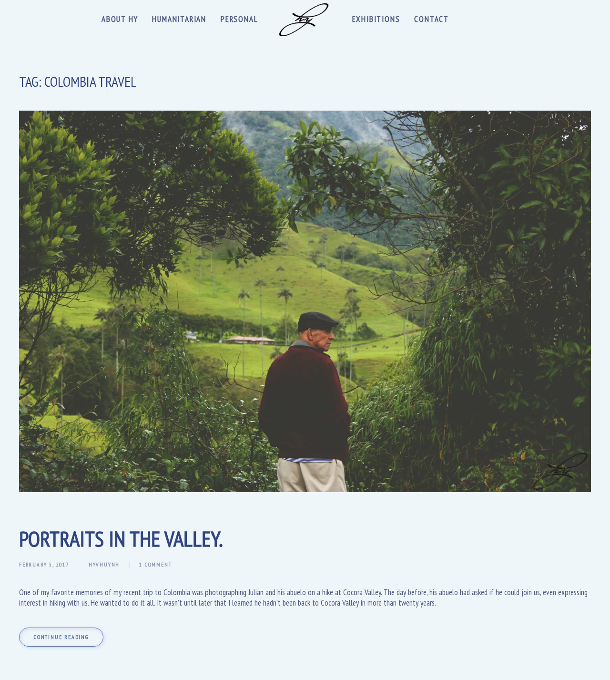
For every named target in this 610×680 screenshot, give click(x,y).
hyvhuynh (104, 564)
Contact (431, 19)
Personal (239, 19)
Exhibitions (376, 19)
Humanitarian (179, 19)
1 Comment (155, 564)
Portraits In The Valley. (121, 538)
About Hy (120, 19)
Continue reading (61, 636)
